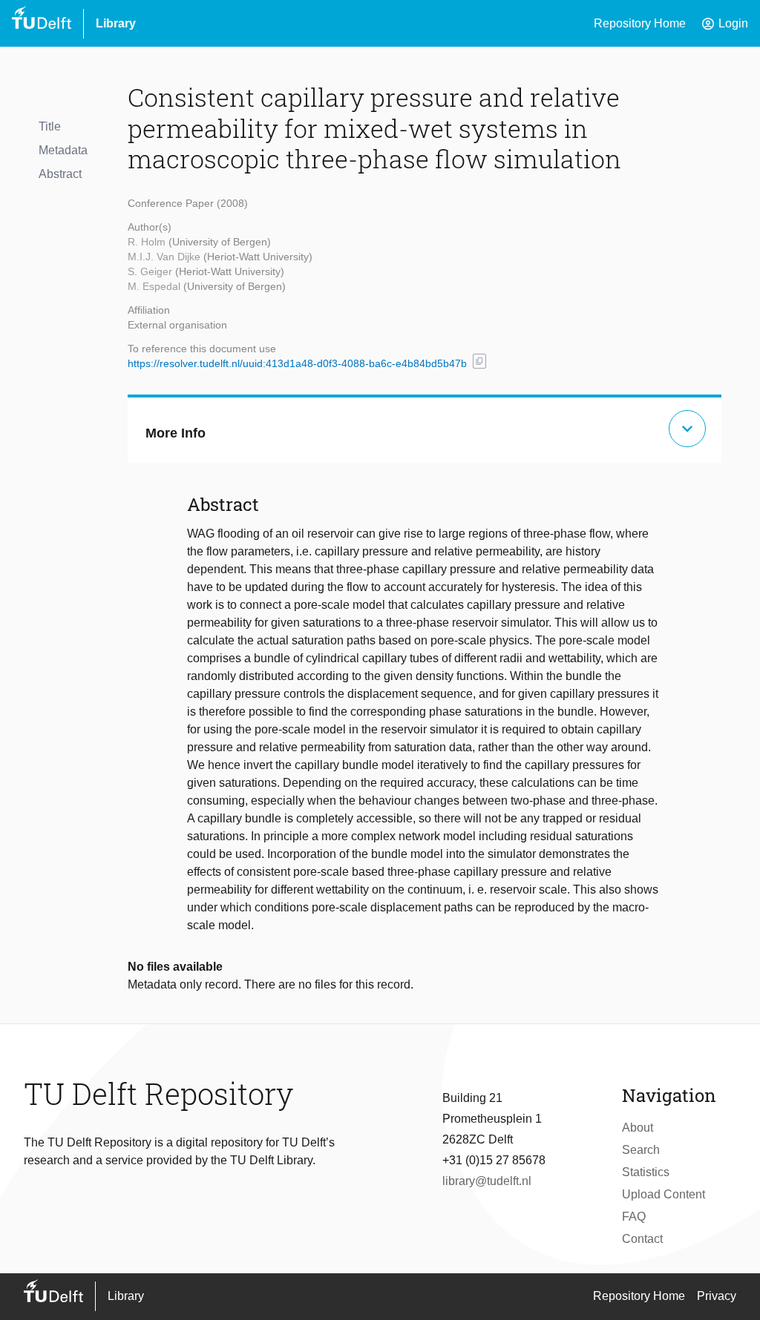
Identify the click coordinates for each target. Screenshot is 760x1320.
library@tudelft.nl (486, 1181)
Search (641, 1150)
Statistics (645, 1172)
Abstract (60, 174)
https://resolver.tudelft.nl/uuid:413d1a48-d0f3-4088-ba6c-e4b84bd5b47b (297, 363)
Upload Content (663, 1194)
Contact (642, 1238)
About (637, 1127)
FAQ (634, 1216)
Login (724, 24)
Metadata (63, 150)
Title (50, 126)
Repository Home (640, 23)
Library (116, 23)
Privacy (716, 1296)
